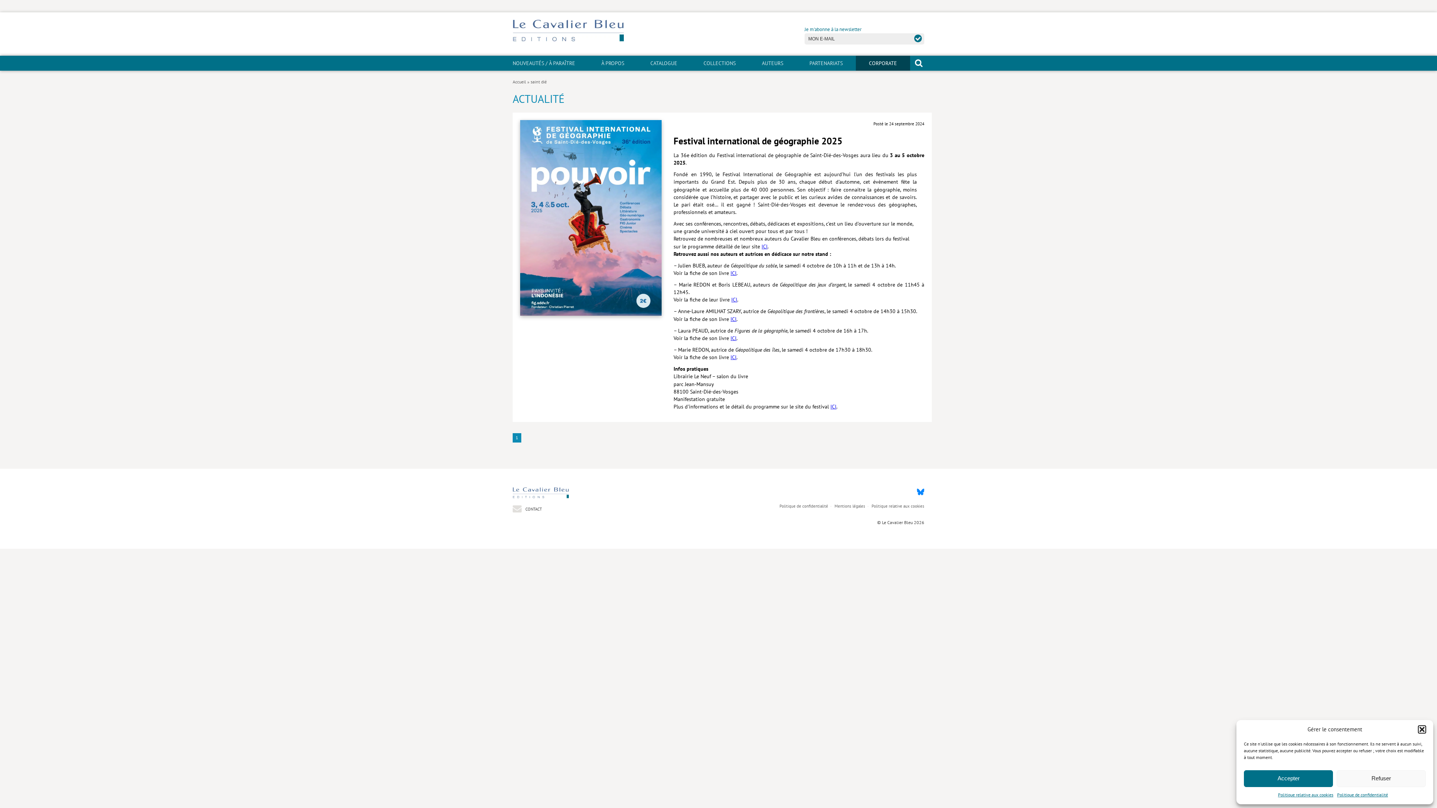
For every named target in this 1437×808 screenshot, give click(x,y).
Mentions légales (850, 506)
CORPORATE (883, 63)
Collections (720, 63)
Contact (533, 509)
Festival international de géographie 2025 (758, 141)
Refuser (1381, 778)
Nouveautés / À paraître (544, 63)
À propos (612, 63)
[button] (1422, 729)
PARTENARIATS (826, 63)
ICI (765, 246)
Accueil (519, 82)
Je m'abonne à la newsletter (833, 29)
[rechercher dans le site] (918, 63)
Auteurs (772, 63)
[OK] (918, 38)
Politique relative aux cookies (1305, 795)
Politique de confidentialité (1362, 795)
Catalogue (663, 63)
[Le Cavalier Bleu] (568, 40)
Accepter (1289, 778)
